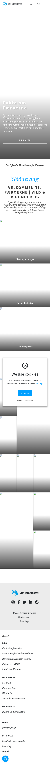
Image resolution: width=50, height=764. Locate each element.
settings (39, 383)
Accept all (25, 393)
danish (6, 636)
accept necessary (25, 400)
